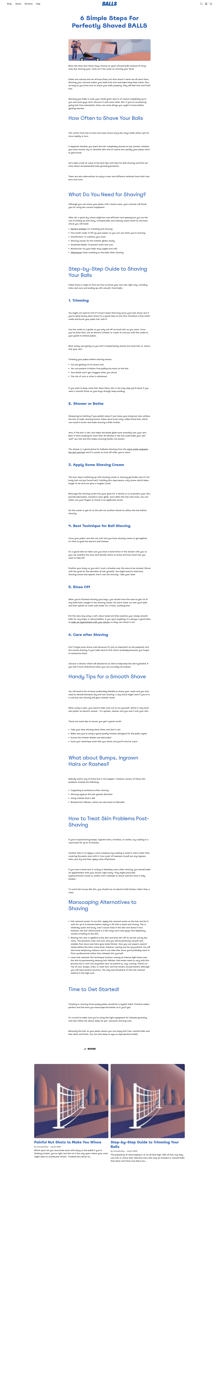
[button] (9, 3)
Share (91, 1048)
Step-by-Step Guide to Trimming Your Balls (145, 1144)
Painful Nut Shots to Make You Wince (67, 1142)
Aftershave (76, 252)
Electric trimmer (78, 229)
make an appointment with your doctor (90, 622)
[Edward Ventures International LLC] (109, 4)
